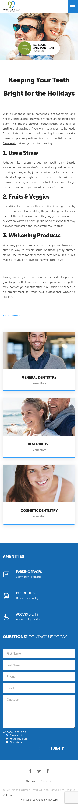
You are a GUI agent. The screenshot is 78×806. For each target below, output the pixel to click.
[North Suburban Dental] (11, 6)
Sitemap (30, 781)
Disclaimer (47, 781)
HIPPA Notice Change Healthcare (38, 799)
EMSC (9, 794)
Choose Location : (15, 737)
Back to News (11, 315)
